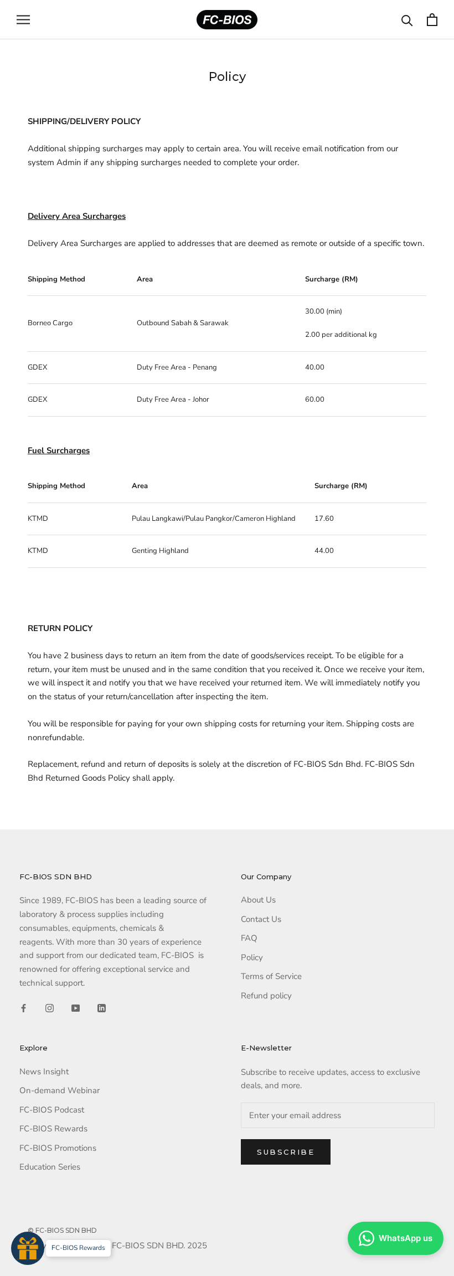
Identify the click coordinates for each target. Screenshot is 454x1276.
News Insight (44, 1071)
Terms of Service (271, 976)
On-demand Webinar (59, 1090)
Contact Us (261, 919)
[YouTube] (75, 1008)
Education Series (49, 1166)
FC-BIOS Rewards (53, 1128)
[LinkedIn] (101, 1008)
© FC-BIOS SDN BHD (62, 1230)
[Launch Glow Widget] (27, 1248)
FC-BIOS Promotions (57, 1148)
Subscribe (285, 1151)
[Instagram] (49, 1008)
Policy (252, 957)
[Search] (407, 19)
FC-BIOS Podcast (51, 1109)
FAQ (249, 938)
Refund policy (266, 995)
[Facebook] (23, 1008)
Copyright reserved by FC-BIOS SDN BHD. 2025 (117, 1245)
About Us (258, 899)
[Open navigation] (23, 19)
